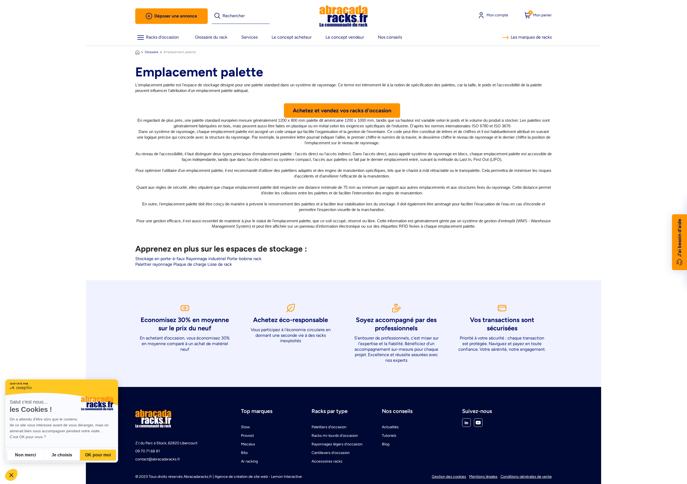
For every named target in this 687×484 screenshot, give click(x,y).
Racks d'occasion (162, 37)
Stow (245, 427)
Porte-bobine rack (244, 258)
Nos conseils (390, 37)
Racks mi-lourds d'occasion (335, 435)
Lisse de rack (219, 264)
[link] (343, 16)
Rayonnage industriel (206, 258)
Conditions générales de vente (526, 476)
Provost (247, 435)
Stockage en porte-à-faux (160, 258)
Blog (385, 444)
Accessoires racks (327, 461)
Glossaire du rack (211, 37)
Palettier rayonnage (153, 264)
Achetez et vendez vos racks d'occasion (342, 110)
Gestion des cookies (449, 476)
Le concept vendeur (345, 37)
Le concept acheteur (292, 37)
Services (249, 37)
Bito (244, 452)
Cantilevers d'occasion (331, 452)
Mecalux (248, 444)
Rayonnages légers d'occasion (337, 444)
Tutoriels (389, 435)
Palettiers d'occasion (329, 427)
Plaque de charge (189, 264)
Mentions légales (483, 476)
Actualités (390, 427)
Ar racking (249, 461)
